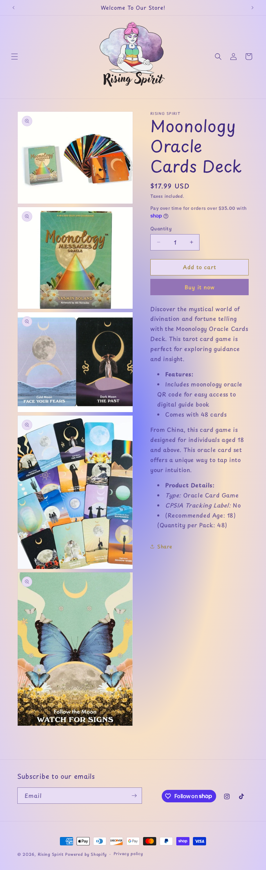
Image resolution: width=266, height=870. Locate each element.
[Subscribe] (134, 795)
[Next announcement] (252, 7)
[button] (14, 56)
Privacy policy (128, 853)
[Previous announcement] (13, 7)
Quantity (160, 228)
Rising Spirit (51, 854)
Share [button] (164, 546)
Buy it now (200, 287)
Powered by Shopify (86, 854)
